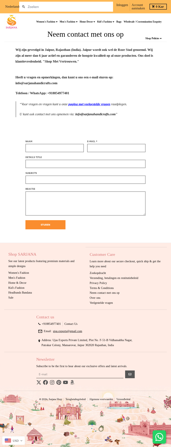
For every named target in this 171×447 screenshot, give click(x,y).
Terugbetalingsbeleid (75, 399)
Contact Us (70, 323)
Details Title (33, 157)
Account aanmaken (138, 6)
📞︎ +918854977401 (49, 323)
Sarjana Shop (55, 399)
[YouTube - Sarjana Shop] (65, 382)
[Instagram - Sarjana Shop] (52, 382)
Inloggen (122, 5)
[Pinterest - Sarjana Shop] (58, 382)
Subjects (31, 173)
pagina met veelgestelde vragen (89, 104)
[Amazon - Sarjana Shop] (72, 382)
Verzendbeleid (123, 399)
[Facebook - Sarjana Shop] (45, 382)
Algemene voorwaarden (101, 399)
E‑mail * (92, 141)
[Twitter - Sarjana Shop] (38, 382)
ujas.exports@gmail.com (67, 331)
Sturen (45, 224)
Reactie (30, 188)
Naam (28, 141)
